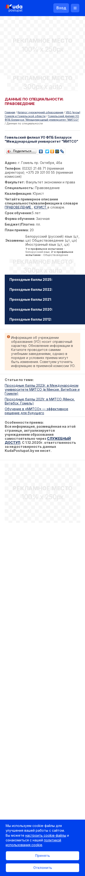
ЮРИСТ (40, 207)
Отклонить (42, 868)
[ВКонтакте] (40, 150)
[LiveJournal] (62, 150)
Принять (42, 855)
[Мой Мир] (57, 150)
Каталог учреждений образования (40, 112)
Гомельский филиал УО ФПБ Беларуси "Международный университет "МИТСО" (42, 118)
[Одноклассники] (52, 150)
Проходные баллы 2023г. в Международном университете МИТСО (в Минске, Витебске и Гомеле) (42, 389)
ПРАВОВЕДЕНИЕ (18, 207)
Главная (10, 112)
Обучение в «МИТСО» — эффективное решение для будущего (36, 411)
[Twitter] (47, 150)
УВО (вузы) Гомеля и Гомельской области (42, 114)
